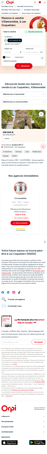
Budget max (8, 49)
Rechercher (25, 66)
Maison (8, 57)
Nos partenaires (7, 421)
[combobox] (22, 40)
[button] (20, 40)
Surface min (29, 49)
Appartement (19, 57)
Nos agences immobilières (23, 175)
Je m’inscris (38, 342)
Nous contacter (21, 223)
